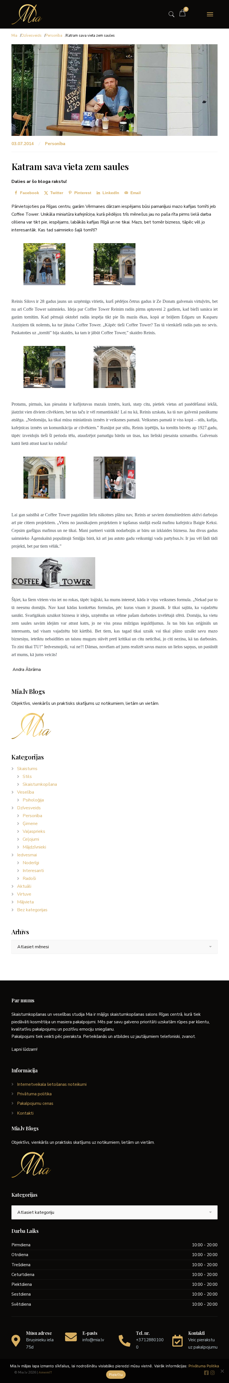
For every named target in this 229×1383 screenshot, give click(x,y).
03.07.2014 (23, 144)
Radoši (29, 878)
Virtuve (24, 894)
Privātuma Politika (204, 1366)
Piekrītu (116, 1374)
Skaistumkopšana (40, 784)
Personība (54, 35)
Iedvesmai (27, 855)
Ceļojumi (31, 839)
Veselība (25, 792)
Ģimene (30, 823)
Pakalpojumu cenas (35, 1103)
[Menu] (210, 14)
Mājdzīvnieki (34, 847)
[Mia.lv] (26, 14)
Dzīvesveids (31, 35)
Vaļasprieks (34, 831)
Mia (14, 35)
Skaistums (27, 769)
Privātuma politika (34, 1094)
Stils (27, 776)
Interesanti (33, 871)
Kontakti (25, 1113)
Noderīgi (31, 863)
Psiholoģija (33, 800)
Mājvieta (25, 902)
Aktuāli (24, 886)
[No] (222, 1371)
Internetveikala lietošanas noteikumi (52, 1084)
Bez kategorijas (32, 910)
